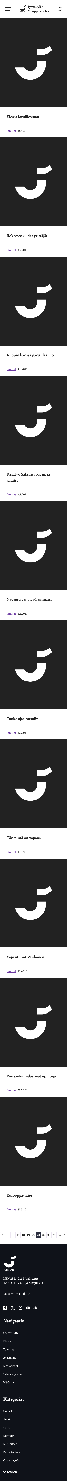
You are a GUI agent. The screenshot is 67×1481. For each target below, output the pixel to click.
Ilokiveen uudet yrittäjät (27, 235)
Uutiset (7, 1411)
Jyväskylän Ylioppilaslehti (38, 9)
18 (23, 1235)
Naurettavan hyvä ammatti (29, 599)
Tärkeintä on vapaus (24, 837)
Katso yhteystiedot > (16, 1294)
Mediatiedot (10, 1366)
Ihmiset (11, 131)
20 (33, 1235)
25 (59, 1235)
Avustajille (9, 1357)
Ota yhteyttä (11, 1333)
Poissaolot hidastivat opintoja (31, 1076)
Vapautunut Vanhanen (25, 957)
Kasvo (7, 1427)
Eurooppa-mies (19, 1195)
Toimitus (8, 1349)
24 (54, 1235)
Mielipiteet (10, 1444)
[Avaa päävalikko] (8, 9)
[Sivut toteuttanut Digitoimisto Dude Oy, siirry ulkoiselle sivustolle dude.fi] (10, 1472)
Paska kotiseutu (13, 1452)
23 (49, 1235)
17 (18, 1235)
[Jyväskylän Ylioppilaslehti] (10, 1269)
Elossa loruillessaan (23, 116)
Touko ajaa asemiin (23, 718)
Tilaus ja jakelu (12, 1374)
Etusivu (8, 1341)
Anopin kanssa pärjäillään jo (30, 355)
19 (28, 1235)
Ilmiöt (7, 1419)
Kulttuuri (9, 1436)
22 (43, 1235)
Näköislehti (10, 1382)
